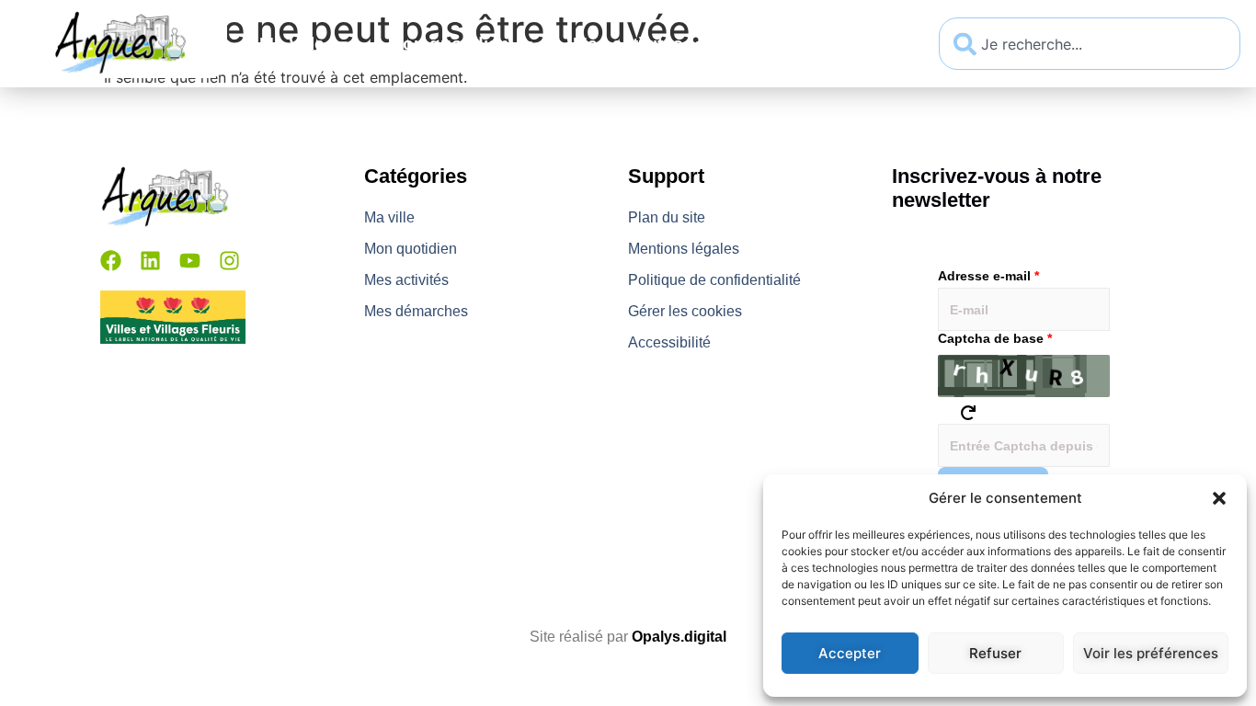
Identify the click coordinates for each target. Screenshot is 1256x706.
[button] (1219, 498)
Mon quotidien (448, 43)
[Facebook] (110, 260)
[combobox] (1089, 43)
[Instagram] (229, 260)
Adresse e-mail (988, 275)
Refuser (995, 653)
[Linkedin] (150, 260)
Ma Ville (292, 43)
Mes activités (628, 43)
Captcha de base (995, 338)
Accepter (849, 653)
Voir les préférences (1150, 653)
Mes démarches (814, 43)
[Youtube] (189, 260)
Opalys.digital (679, 636)
